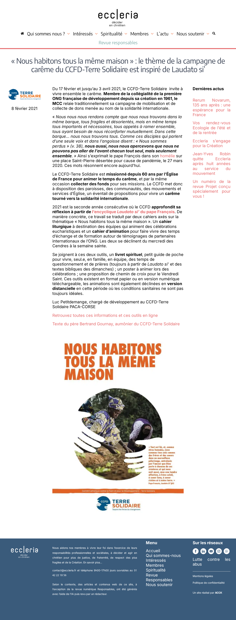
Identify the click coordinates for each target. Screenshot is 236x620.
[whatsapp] (227, 551)
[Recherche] (213, 33)
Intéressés (156, 560)
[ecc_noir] (118, 5)
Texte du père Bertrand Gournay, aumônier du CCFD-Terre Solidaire (116, 323)
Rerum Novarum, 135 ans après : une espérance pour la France (211, 107)
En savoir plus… (92, 562)
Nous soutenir (159, 584)
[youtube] (211, 551)
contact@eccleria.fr (64, 570)
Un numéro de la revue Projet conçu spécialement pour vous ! (211, 188)
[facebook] (196, 551)
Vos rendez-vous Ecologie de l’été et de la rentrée (211, 127)
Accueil (153, 550)
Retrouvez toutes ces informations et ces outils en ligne (105, 315)
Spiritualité (156, 570)
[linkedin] (203, 551)
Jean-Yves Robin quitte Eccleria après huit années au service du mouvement (211, 163)
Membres (155, 565)
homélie (167, 155)
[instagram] (219, 551)
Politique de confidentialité (209, 582)
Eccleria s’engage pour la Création (211, 143)
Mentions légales (203, 576)
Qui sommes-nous (163, 555)
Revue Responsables (159, 577)
